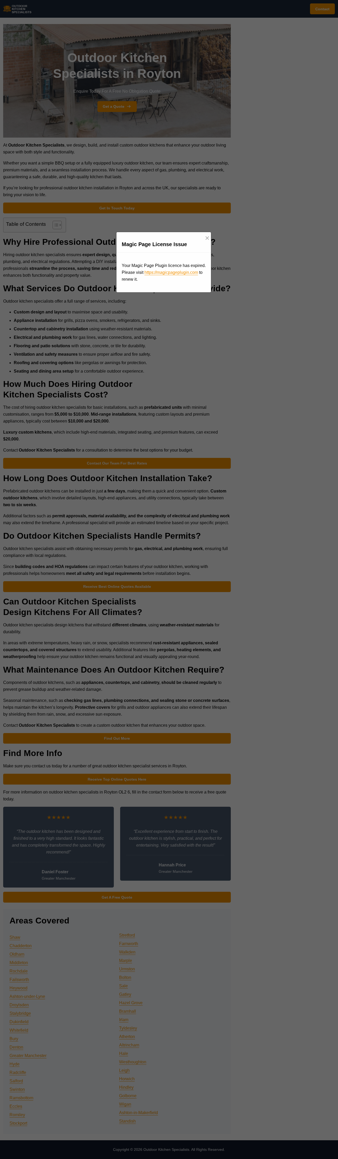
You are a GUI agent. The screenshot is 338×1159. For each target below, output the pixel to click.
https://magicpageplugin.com (171, 272)
